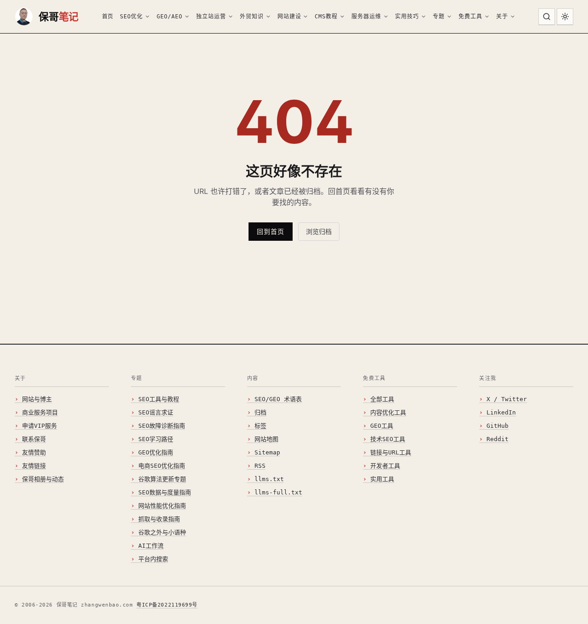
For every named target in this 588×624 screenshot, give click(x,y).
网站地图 (266, 439)
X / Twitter (506, 399)
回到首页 (270, 231)
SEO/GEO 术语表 (278, 399)
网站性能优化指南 (162, 505)
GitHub (497, 425)
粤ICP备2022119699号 (167, 605)
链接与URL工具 (390, 452)
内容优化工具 (388, 412)
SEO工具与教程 (158, 399)
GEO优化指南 (155, 452)
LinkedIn (501, 412)
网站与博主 (37, 399)
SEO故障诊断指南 (161, 425)
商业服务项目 (40, 412)
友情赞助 (34, 452)
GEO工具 (381, 425)
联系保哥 (34, 439)
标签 (260, 425)
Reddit (497, 439)
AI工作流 (151, 545)
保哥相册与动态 (43, 479)
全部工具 (382, 399)
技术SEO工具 (387, 439)
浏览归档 (319, 231)
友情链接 (34, 465)
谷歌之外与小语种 (162, 532)
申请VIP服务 (39, 425)
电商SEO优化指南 (161, 465)
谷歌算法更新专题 (162, 479)
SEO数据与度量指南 (164, 492)
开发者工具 (385, 465)
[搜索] (546, 16)
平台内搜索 (153, 559)
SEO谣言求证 (155, 412)
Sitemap (267, 452)
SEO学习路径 (155, 439)
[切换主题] (565, 16)
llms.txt (269, 479)
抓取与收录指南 (159, 519)
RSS (260, 465)
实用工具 (382, 479)
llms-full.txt (278, 492)
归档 (260, 412)
